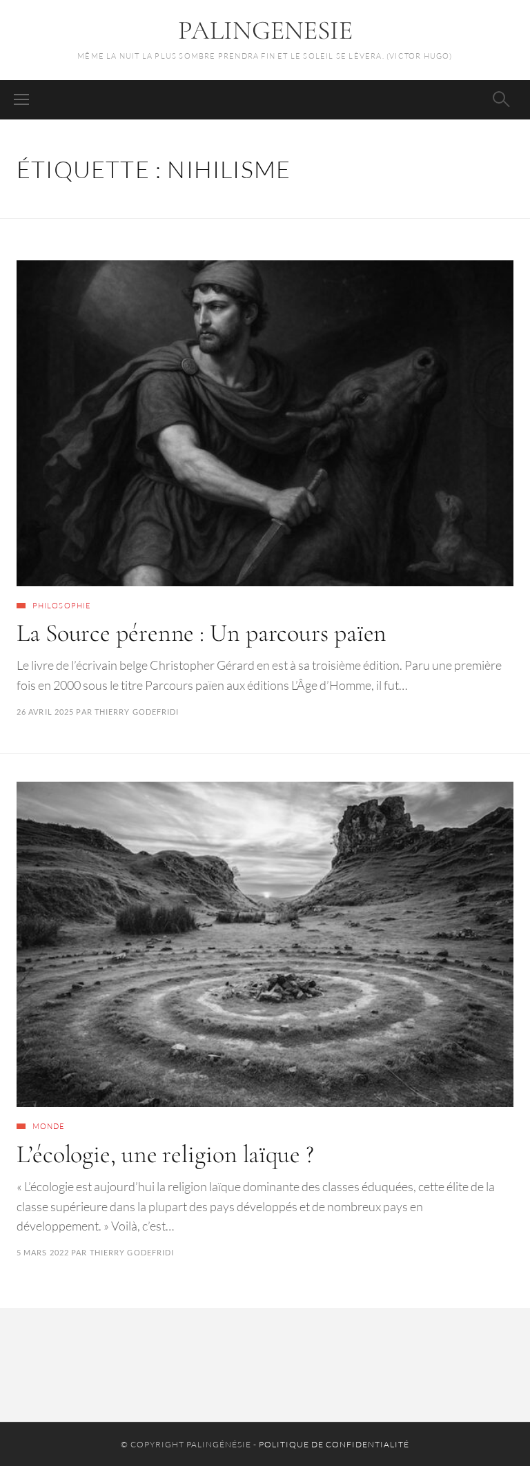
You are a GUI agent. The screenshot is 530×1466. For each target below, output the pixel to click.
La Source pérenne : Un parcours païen (201, 633)
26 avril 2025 (45, 711)
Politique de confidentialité (334, 1444)
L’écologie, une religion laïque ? (165, 1154)
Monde (49, 1126)
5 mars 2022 (43, 1252)
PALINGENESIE (265, 30)
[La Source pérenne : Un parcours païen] (265, 423)
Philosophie (61, 605)
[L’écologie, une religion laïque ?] (265, 945)
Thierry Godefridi (137, 711)
